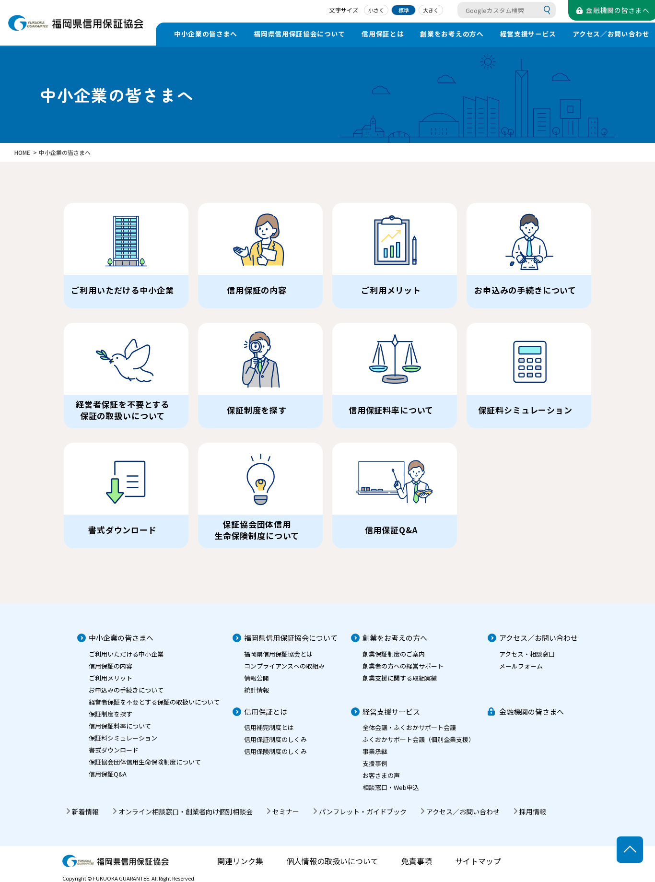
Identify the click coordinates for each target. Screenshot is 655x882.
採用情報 (532, 811)
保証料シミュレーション (123, 737)
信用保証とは (383, 33)
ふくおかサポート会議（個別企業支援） (419, 739)
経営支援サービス (528, 33)
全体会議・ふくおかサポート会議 (409, 727)
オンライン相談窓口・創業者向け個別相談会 (185, 811)
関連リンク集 (240, 861)
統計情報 (256, 689)
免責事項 (416, 861)
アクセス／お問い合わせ (538, 638)
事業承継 (375, 751)
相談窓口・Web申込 (391, 787)
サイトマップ (478, 861)
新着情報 (85, 811)
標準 (403, 10)
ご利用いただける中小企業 (126, 654)
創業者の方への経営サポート (403, 665)
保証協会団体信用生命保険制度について (145, 761)
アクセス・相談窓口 (527, 654)
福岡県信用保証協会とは (278, 654)
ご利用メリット (110, 677)
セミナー (285, 811)
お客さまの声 (381, 775)
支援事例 (375, 763)
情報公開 (256, 677)
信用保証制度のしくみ (275, 739)
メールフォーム (521, 665)
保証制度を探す (110, 713)
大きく (431, 10)
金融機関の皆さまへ (531, 711)
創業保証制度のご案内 (394, 654)
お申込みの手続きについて (126, 689)
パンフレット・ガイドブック (363, 811)
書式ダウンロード (114, 749)
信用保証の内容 (110, 665)
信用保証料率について (120, 725)
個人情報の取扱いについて (332, 861)
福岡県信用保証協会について (299, 33)
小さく (376, 10)
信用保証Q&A (108, 773)
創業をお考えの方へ (451, 33)
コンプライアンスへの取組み (284, 665)
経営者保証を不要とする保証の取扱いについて (154, 701)
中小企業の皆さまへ (205, 33)
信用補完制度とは (269, 727)
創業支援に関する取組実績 (400, 677)
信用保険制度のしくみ (275, 751)
